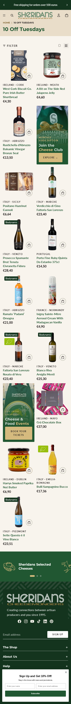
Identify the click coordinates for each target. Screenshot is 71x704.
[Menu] (4, 15)
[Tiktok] (39, 621)
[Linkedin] (45, 621)
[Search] (12, 15)
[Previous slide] (4, 5)
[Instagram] (26, 621)
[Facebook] (19, 621)
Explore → (50, 157)
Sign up (57, 634)
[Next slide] (67, 5)
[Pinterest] (51, 621)
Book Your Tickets (19, 433)
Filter (12, 45)
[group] (18, 65)
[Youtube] (32, 621)
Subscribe (35, 693)
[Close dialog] (66, 672)
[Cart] (67, 15)
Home (6, 22)
